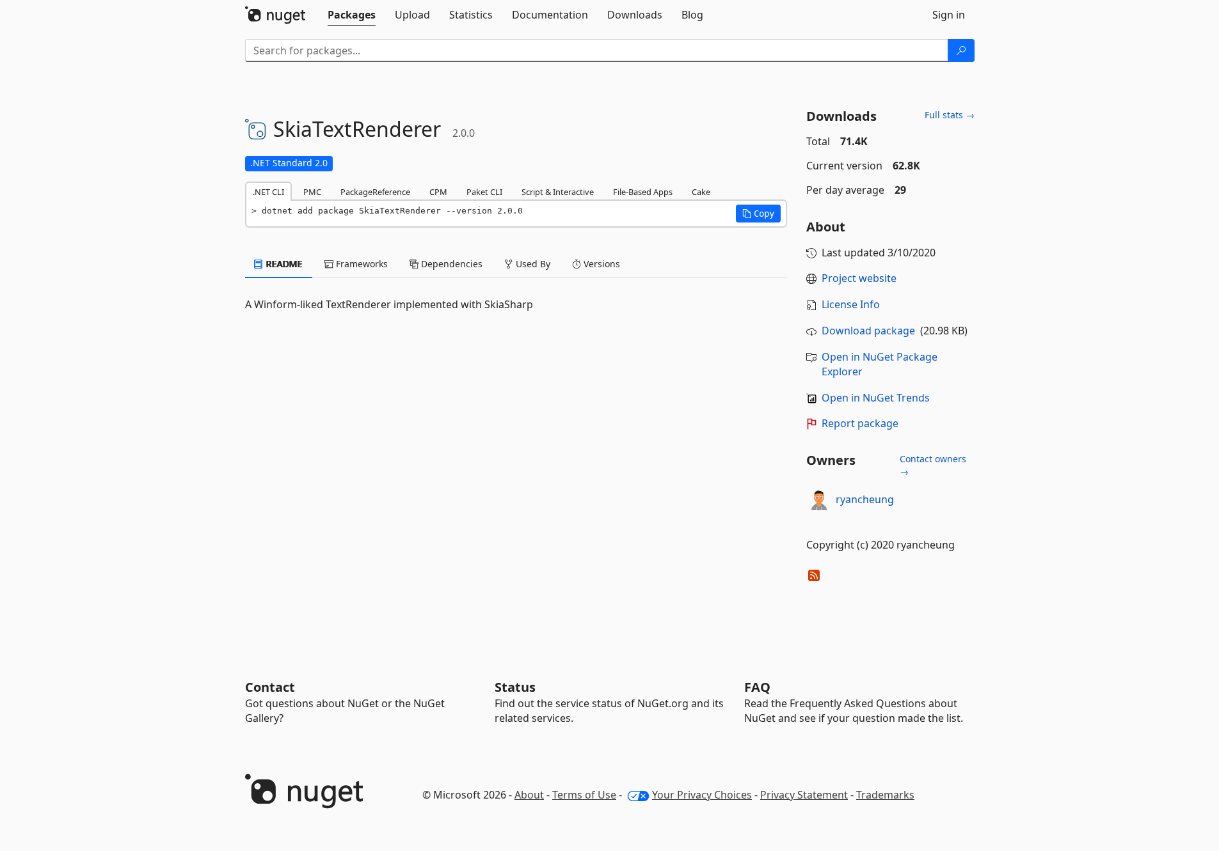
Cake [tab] (701, 192)
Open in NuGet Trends (876, 398)
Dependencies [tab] (450, 264)
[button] (758, 214)
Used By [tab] (531, 264)
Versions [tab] (600, 264)
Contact (270, 687)
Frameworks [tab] (360, 264)
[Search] (961, 50)
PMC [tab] (312, 192)
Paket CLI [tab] (484, 192)
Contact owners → (933, 465)
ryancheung (865, 499)
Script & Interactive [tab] (558, 192)
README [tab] (283, 264)
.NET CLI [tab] (268, 192)
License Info (851, 304)
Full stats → (950, 115)
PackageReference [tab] (375, 192)
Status (515, 687)
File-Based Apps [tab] (643, 192)
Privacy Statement (804, 795)
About (529, 795)
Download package (868, 331)
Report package (860, 423)
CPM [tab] (438, 192)
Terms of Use (584, 795)
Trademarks (885, 795)
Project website (859, 278)
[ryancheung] (819, 499)
